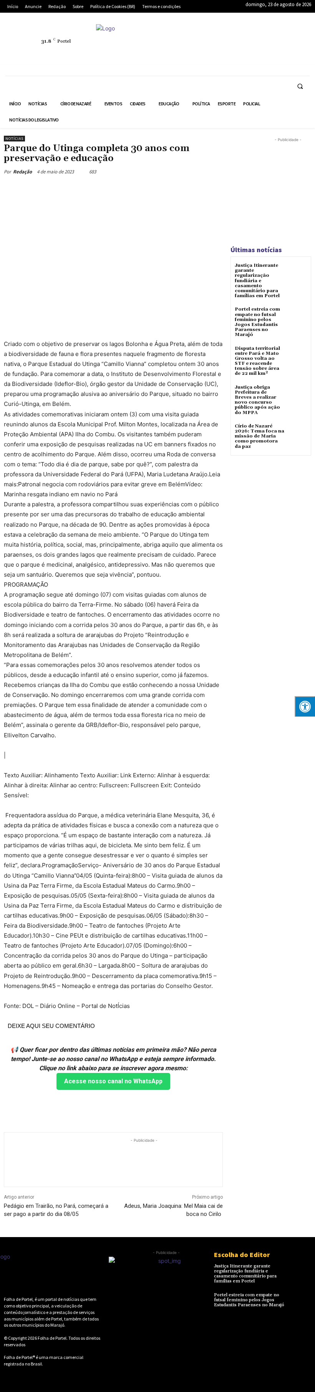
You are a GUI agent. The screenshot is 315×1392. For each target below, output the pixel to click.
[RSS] (256, 37)
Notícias (14, 138)
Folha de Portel (52, 1338)
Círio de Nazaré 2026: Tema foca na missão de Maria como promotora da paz (259, 436)
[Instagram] (238, 37)
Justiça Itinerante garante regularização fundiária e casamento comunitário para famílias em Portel (257, 281)
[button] (300, 86)
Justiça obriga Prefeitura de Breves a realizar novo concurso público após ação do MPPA (257, 400)
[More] (151, 189)
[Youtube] (256, 55)
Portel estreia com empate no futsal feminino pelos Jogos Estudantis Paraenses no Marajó (257, 322)
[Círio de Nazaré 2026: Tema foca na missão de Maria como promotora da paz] (297, 433)
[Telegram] (274, 37)
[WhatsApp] (238, 55)
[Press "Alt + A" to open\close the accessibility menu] (305, 706)
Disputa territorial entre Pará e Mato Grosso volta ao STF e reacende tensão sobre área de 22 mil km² (257, 361)
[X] (221, 55)
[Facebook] (221, 37)
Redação (22, 171)
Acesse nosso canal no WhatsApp (113, 1081)
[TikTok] (291, 37)
